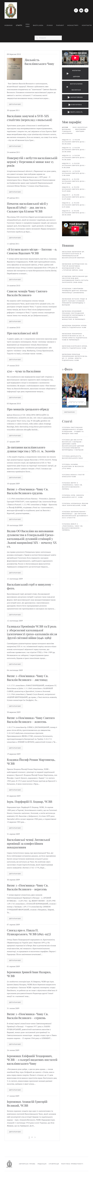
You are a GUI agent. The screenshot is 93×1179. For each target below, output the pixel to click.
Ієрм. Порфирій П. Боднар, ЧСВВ (29, 801)
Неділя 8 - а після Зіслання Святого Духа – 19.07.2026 (74, 189)
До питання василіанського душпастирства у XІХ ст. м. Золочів (31, 449)
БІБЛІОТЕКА (76, 104)
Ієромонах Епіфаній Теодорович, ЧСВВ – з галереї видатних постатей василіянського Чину (32, 1060)
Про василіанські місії (22, 333)
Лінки (50, 25)
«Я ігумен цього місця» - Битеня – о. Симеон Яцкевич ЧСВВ (32, 251)
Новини (9, 25)
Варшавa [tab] (66, 129)
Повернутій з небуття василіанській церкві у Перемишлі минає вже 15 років (32, 162)
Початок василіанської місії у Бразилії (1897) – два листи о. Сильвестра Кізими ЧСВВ (27, 207)
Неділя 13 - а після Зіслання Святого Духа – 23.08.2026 (74, 150)
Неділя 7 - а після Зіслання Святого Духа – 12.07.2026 (74, 197)
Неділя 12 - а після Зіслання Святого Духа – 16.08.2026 (74, 157)
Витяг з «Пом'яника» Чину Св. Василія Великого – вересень (27, 887)
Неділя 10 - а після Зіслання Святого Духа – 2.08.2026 (74, 173)
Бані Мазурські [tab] (80, 127)
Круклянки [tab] (67, 133)
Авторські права (27, 1164)
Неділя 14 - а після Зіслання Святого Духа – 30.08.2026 (74, 142)
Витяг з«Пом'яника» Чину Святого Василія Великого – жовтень (31, 720)
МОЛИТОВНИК (77, 97)
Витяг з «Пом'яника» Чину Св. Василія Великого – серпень (27, 1016)
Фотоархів (69, 412)
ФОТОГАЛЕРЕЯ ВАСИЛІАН (76, 87)
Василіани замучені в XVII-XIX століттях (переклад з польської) (29, 118)
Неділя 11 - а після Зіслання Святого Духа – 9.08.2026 (74, 165)
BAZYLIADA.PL (77, 112)
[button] (66, 391)
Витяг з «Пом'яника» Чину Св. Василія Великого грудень (27, 491)
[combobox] (48, 38)
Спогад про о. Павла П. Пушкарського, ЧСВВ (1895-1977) (29, 932)
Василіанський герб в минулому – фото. (30, 586)
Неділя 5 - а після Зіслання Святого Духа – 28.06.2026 (74, 213)
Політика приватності (72, 1164)
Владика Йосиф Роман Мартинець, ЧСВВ (31, 761)
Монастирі (72, 25)
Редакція (42, 1164)
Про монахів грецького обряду (28, 409)
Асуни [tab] (65, 127)
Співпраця (54, 1164)
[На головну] (11, 10)
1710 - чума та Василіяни (24, 371)
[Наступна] (35, 1137)
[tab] (65, 402)
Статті (19, 25)
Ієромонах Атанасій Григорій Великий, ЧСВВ (27, 1103)
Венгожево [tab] (80, 129)
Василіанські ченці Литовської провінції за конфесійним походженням (28, 843)
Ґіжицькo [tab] (66, 131)
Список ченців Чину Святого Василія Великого (27, 293)
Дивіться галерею (76, 401)
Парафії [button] (60, 25)
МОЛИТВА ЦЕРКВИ (76, 73)
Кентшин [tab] (80, 131)
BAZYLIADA (38, 25)
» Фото (67, 369)
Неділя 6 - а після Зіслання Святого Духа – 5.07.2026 (74, 205)
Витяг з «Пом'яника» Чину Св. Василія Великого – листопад (27, 678)
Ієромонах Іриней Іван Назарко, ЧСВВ (29, 974)
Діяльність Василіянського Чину (39, 62)
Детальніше (15, 104)
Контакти (87, 25)
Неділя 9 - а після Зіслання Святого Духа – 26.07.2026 (74, 181)
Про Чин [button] (28, 25)
